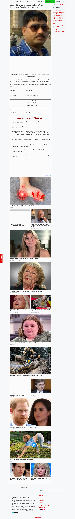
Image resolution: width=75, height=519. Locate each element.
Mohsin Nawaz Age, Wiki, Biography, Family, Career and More (59, 31)
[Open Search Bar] (63, 1)
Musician (34, 1)
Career (40, 498)
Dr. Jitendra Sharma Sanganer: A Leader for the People (59, 22)
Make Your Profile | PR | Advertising (47, 505)
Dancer (28, 1)
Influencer (41, 1)
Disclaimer (41, 502)
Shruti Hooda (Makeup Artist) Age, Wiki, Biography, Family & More (59, 26)
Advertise (41, 497)
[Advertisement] (30, 65)
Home (16, 1)
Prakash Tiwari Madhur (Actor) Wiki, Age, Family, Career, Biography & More (58, 12)
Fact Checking (42, 504)
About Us (41, 495)
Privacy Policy (42, 507)
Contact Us (58, 1)
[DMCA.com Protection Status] (15, 512)
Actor (21, 1)
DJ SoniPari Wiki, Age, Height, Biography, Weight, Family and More (58, 17)
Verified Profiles (50, 1)
